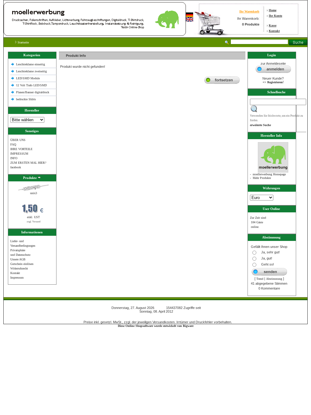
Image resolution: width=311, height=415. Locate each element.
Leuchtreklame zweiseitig (32, 71)
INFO (13, 158)
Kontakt (274, 31)
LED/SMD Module (28, 78)
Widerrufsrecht (19, 268)
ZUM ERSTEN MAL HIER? (28, 162)
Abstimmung (274, 278)
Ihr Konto (275, 15)
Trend (259, 278)
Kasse (272, 25)
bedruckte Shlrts (26, 99)
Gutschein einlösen (21, 264)
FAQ (13, 144)
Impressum (17, 277)
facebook (15, 167)
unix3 (33, 193)
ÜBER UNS (18, 140)
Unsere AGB (18, 259)
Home (272, 10)
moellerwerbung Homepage (269, 174)
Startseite (23, 42)
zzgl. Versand (33, 221)
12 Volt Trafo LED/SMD (31, 85)
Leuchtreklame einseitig (31, 64)
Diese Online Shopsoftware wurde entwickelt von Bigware (155, 326)
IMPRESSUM (19, 153)
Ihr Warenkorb (249, 11)
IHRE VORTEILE (21, 149)
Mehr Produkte (262, 178)
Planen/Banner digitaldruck (32, 92)
